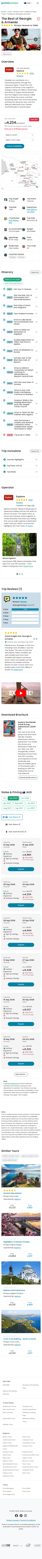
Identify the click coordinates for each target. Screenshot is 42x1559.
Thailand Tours (27, 1470)
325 (33, 505)
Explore (20, 70)
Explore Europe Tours (30, 1156)
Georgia (13, 257)
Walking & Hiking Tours (28, 1420)
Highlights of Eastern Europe (16, 1242)
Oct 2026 (25, 798)
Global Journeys (12, 1520)
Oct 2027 (31, 808)
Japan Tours (27, 1458)
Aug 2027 (7, 808)
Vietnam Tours (8, 1476)
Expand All (35, 272)
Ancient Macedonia (12, 1193)
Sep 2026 (13, 798)
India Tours (7, 1455)
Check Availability (14, 146)
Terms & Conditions (28, 1520)
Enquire (21, 869)
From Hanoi (7, 1491)
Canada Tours (27, 1440)
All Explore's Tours (9, 1406)
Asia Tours (26, 1437)
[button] (39, 19)
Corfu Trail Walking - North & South (19, 1339)
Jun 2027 (31, 803)
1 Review (23, 602)
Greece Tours (8, 1452)
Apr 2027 (7, 803)
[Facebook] (16, 1516)
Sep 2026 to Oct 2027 (32, 210)
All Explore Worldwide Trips (30, 1386)
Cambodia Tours (9, 1440)
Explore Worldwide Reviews (10, 1392)
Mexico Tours (8, 1461)
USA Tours (26, 1473)
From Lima (26, 1491)
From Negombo (9, 1494)
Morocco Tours (28, 1461)
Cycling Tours (27, 1406)
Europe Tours (27, 1446)
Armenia (21, 257)
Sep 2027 (19, 808)
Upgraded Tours (9, 1418)
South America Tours (30, 1467)
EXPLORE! (6, 1385)
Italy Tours (6, 1458)
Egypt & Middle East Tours (10, 1447)
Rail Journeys (8, 1412)
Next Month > (21, 1074)
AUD (28, 3)
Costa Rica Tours (28, 1443)
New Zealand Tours (10, 1464)
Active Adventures (10, 1160)
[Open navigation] (38, 3)
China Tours (7, 1443)
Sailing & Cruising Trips (28, 1414)
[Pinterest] (21, 1516)
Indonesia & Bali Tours (30, 1455)
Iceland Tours (27, 1452)
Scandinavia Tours (10, 1467)
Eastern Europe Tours (11, 1156)
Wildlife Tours (8, 1424)
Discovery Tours (9, 1409)
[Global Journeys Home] (9, 3)
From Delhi (26, 1488)
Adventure (7, 54)
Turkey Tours (7, 1473)
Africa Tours (7, 1437)
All (4, 798)
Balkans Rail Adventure (14, 1290)
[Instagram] (25, 1516)
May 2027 (19, 803)
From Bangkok (8, 1488)
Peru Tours (26, 1464)
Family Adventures (29, 1409)
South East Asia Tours (11, 1470)
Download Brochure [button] (28, 777)
